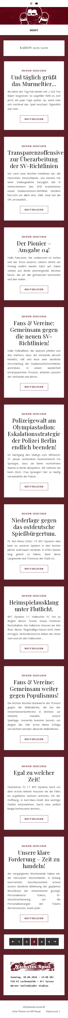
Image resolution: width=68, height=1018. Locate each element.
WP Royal (35, 1011)
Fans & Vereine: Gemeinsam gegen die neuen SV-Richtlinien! (34, 333)
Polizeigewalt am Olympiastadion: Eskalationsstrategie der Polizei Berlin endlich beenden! (34, 433)
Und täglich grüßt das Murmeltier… (34, 80)
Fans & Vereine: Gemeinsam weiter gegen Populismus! (34, 688)
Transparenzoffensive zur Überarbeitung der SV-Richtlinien (35, 159)
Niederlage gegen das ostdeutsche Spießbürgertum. (34, 526)
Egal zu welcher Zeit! (34, 776)
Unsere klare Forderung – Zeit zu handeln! (34, 859)
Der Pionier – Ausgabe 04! (34, 246)
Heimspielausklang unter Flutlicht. (34, 605)
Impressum (52, 1011)
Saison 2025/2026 (34, 70)
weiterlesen (34, 119)
